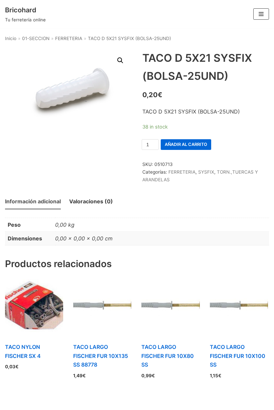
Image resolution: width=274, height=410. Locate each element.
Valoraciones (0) (91, 201)
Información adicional (33, 201)
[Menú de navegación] (261, 14)
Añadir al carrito (186, 144)
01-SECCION (35, 38)
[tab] (33, 201)
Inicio (10, 38)
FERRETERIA (68, 38)
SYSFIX (206, 172)
